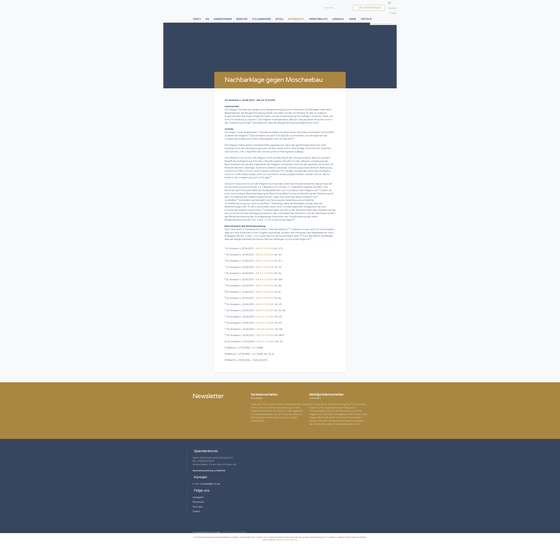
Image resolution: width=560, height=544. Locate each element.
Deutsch (392, 8)
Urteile (279, 19)
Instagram (198, 497)
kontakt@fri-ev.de (210, 483)
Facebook (198, 502)
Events (197, 19)
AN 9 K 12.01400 (264, 248)
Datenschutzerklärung (286, 539)
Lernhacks (338, 19)
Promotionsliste (318, 19)
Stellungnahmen (261, 19)
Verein (352, 19)
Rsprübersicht (296, 19)
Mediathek (241, 19)
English (393, 13)
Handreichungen (223, 19)
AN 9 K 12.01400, (265, 260)
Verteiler (366, 19)
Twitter (196, 511)
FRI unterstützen (369, 7)
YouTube (197, 506)
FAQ (207, 19)
